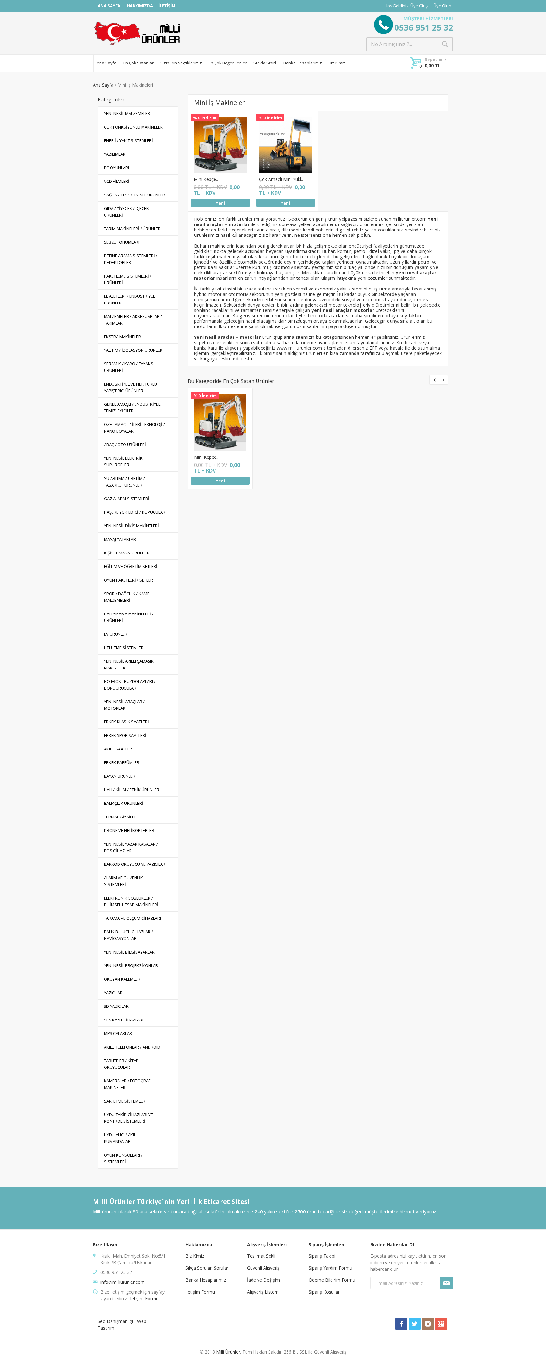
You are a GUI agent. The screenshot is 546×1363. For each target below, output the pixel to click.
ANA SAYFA (109, 6)
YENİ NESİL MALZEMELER (127, 113)
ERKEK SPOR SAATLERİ (125, 735)
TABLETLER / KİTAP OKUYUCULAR (121, 1064)
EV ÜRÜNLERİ (116, 634)
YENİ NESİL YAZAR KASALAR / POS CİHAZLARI (131, 847)
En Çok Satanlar (138, 63)
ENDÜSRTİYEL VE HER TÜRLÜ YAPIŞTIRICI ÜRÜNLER (130, 387)
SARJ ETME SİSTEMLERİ (125, 1101)
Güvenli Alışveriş (263, 1268)
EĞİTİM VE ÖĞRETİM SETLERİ (130, 566)
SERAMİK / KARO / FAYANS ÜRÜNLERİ (128, 367)
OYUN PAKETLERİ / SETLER (128, 580)
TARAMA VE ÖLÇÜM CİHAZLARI (132, 918)
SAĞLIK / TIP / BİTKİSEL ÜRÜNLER (134, 195)
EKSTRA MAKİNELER (122, 336)
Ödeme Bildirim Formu (332, 1280)
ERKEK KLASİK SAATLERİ (126, 722)
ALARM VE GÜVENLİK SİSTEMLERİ (123, 881)
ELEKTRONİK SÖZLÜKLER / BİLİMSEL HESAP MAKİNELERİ (131, 901)
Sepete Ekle (219, 149)
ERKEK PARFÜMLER (121, 762)
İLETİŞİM (166, 6)
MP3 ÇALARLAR (118, 1033)
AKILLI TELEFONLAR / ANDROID (132, 1047)
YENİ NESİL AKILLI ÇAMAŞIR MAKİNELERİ (129, 664)
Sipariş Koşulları (325, 1292)
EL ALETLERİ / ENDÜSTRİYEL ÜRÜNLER (129, 299)
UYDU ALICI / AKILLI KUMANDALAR (121, 1138)
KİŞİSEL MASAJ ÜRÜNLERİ (127, 553)
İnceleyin (219, 135)
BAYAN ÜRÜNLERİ (120, 776)
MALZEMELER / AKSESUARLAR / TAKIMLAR (133, 320)
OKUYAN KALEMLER (122, 979)
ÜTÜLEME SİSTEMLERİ (124, 647)
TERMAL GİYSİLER (120, 817)
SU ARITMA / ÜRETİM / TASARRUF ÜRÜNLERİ (124, 481)
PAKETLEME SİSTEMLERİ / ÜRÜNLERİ (127, 279)
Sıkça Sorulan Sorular (206, 1268)
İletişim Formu (144, 1298)
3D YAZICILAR (116, 1006)
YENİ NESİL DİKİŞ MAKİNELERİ (131, 526)
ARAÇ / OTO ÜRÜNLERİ (125, 444)
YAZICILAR (113, 992)
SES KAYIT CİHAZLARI (123, 1020)
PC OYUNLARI (116, 167)
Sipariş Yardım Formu (330, 1268)
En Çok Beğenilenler (228, 63)
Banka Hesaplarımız (302, 63)
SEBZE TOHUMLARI (121, 242)
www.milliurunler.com (299, 348)
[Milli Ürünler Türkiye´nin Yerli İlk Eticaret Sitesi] (137, 33)
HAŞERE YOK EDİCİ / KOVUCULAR (134, 512)
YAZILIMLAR (114, 154)
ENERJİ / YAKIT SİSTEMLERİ (128, 140)
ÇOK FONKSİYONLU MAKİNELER (133, 127)
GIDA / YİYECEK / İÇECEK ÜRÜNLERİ (126, 212)
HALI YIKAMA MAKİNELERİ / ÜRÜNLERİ (129, 617)
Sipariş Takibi (322, 1256)
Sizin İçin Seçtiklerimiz (181, 63)
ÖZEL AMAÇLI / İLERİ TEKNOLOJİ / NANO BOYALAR (134, 427)
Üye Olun (442, 6)
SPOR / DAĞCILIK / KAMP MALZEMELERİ (127, 597)
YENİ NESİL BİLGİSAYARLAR (129, 952)
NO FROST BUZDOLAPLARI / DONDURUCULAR (129, 685)
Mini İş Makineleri (220, 102)
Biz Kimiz (337, 63)
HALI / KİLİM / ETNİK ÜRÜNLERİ (132, 789)
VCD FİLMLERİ (116, 181)
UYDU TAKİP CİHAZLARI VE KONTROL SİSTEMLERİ (128, 1118)
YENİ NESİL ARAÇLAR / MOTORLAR (124, 705)
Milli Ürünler (228, 1352)
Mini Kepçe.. (206, 179)
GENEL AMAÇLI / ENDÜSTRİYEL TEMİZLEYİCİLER (132, 407)
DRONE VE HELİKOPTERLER (129, 830)
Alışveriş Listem (263, 1292)
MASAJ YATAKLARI (120, 539)
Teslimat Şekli (261, 1256)
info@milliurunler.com (122, 1282)
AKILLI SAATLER (118, 749)
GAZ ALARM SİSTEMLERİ (126, 498)
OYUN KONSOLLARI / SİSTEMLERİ (123, 1158)
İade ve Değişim (263, 1280)
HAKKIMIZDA (140, 6)
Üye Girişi (419, 6)
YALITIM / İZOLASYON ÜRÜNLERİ (134, 350)
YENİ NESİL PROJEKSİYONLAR (131, 965)
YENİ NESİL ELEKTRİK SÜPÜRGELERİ (123, 461)
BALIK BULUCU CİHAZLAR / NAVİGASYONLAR (128, 935)
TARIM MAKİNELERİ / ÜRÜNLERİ (133, 228)
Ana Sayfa (107, 63)
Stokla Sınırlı (265, 63)
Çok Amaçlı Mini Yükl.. (281, 179)
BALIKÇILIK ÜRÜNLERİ (123, 803)
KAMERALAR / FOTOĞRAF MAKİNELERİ (127, 1084)
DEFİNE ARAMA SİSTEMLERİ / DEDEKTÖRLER (130, 259)
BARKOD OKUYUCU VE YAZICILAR (134, 864)
